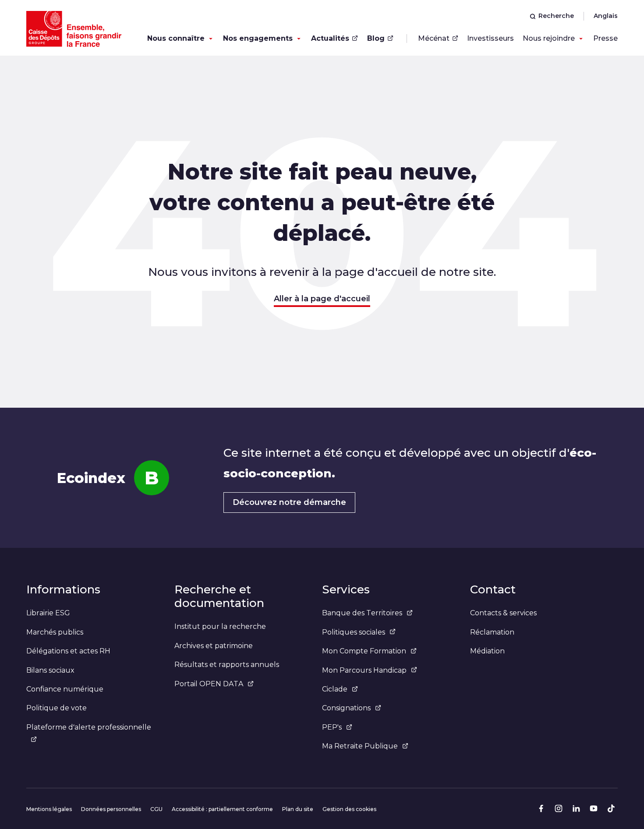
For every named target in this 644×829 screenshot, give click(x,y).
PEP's (332, 727)
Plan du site (297, 809)
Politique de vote (56, 708)
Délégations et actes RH (68, 651)
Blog (376, 38)
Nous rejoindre (549, 38)
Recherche (556, 16)
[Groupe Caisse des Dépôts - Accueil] (73, 29)
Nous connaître (176, 38)
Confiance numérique (64, 689)
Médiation (487, 651)
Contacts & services (503, 613)
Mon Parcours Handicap (364, 670)
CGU (156, 809)
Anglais (606, 16)
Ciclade (334, 689)
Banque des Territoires (362, 613)
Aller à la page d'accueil (322, 298)
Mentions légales (49, 809)
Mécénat (433, 38)
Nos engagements (258, 38)
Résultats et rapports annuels (226, 664)
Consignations (346, 708)
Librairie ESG (48, 613)
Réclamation (492, 632)
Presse (605, 38)
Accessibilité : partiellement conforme (222, 809)
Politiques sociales (353, 632)
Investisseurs (490, 38)
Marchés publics (54, 632)
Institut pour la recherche (220, 626)
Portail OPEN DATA (208, 684)
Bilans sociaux (50, 670)
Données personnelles (111, 809)
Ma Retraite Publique (360, 746)
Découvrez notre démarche (289, 502)
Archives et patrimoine (213, 646)
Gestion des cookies (349, 809)
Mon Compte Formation (364, 651)
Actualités (330, 38)
